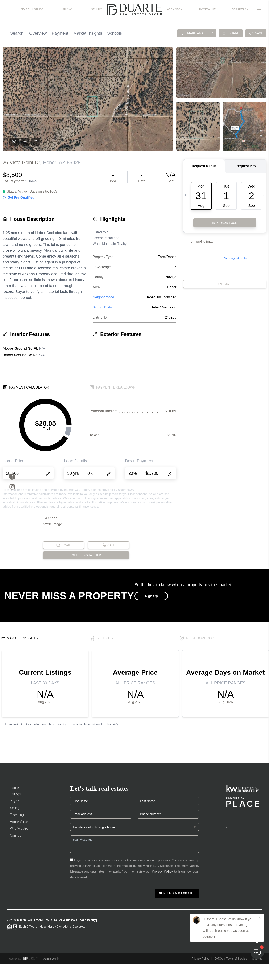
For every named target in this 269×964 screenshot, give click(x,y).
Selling (14, 808)
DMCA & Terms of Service (231, 958)
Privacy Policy (162, 871)
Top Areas (239, 9)
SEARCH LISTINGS (32, 9)
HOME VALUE (207, 9)
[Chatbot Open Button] (257, 952)
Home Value (19, 822)
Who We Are (19, 828)
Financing (17, 815)
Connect (16, 835)
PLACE (102, 920)
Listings (15, 794)
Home (14, 787)
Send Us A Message (177, 893)
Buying (15, 801)
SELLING (96, 9)
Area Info (173, 9)
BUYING (67, 9)
